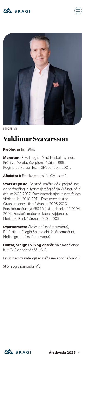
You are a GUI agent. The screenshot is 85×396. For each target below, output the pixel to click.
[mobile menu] (78, 10)
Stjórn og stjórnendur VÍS (22, 266)
